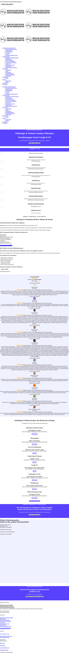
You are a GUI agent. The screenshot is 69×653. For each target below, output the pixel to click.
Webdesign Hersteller (36, 188)
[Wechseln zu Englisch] (5, 83)
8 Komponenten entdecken (6, 245)
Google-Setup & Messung (5, 621)
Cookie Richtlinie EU (4, 647)
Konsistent (34, 480)
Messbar (34, 462)
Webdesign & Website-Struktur (6, 617)
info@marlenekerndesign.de (15, 1)
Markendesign (3, 618)
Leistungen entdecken (39, 596)
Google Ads (2, 622)
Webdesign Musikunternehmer (36, 196)
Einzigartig (34, 444)
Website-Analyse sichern (7, 4)
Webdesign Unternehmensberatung (36, 203)
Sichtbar (34, 453)
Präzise (34, 471)
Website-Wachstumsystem (5, 626)
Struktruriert (34, 434)
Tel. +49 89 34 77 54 (4, 633)
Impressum (2, 643)
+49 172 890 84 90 (4, 1)
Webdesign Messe (36, 180)
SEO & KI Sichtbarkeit (5, 620)
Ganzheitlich (34, 498)
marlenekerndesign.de (4, 637)
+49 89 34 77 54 (34, 591)
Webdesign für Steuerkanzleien (36, 157)
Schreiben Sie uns (29, 596)
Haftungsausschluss (4, 650)
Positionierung (3, 625)
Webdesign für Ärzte (36, 210)
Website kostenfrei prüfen (34, 143)
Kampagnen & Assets (4, 623)
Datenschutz (2, 645)
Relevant (34, 489)
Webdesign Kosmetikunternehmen (36, 172)
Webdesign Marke (36, 164)
